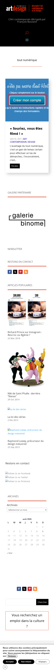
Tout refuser (26, 662)
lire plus (14, 166)
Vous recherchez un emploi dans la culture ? (27, 620)
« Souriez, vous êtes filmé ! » (26, 131)
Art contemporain (18, 140)
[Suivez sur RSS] (26, 272)
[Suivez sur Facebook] (10, 272)
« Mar (10, 553)
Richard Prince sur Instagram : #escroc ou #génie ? (25, 334)
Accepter (10, 662)
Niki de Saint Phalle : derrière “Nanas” (24, 395)
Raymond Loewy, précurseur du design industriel (26, 442)
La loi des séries (17, 417)
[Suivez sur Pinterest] (20, 272)
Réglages (12, 656)
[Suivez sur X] (15, 272)
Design (31, 142)
